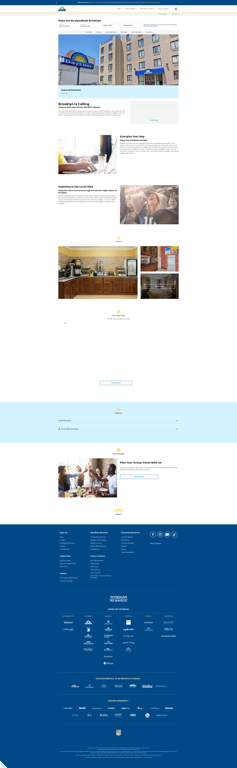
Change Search (163, 14)
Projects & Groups (96, 543)
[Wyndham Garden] (108, 636)
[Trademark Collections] (148, 630)
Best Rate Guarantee (96, 560)
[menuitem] (119, 9)
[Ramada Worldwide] (108, 657)
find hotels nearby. (153, 26)
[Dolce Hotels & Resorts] (168, 630)
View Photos (159, 286)
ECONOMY (88, 616)
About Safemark (95, 569)
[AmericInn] (108, 643)
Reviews (148, 32)
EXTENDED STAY (68, 616)
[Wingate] (108, 630)
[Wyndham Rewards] (118, 599)
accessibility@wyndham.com (126, 751)
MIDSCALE (108, 616)
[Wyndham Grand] (168, 636)
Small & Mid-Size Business (98, 546)
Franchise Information (127, 543)
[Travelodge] (88, 650)
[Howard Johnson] (88, 643)
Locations (63, 540)
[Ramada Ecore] (108, 663)
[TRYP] (128, 623)
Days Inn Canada (65, 560)
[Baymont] (108, 650)
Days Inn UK (64, 566)
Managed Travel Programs (98, 540)
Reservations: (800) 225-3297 (69, 578)
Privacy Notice (94, 563)
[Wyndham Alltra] (128, 650)
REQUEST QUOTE (139, 476)
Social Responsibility (127, 552)
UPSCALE (149, 616)
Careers (123, 549)
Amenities (124, 32)
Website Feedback (155, 543)
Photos (98, 32)
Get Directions (116, 383)
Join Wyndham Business (98, 537)
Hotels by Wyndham (118, 609)
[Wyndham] (148, 623)
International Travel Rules (67, 543)
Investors (124, 546)
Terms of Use (94, 566)
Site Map (62, 546)
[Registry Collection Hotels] (168, 623)
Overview (89, 32)
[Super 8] (88, 630)
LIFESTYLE (128, 616)
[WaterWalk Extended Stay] (68, 630)
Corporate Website (126, 537)
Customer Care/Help (66, 581)
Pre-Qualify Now (155, 2)
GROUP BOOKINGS (136, 32)
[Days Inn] (88, 623)
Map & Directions (111, 32)
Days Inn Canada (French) (68, 563)
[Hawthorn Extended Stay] (68, 623)
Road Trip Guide (65, 549)
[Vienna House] (128, 643)
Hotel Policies (154, 120)
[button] (56, 3)
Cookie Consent (95, 572)
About (61, 537)
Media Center (125, 540)
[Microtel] (88, 636)
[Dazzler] (128, 636)
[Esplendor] (128, 630)
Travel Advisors (95, 549)
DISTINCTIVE (169, 616)
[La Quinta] (108, 623)
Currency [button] (175, 14)
